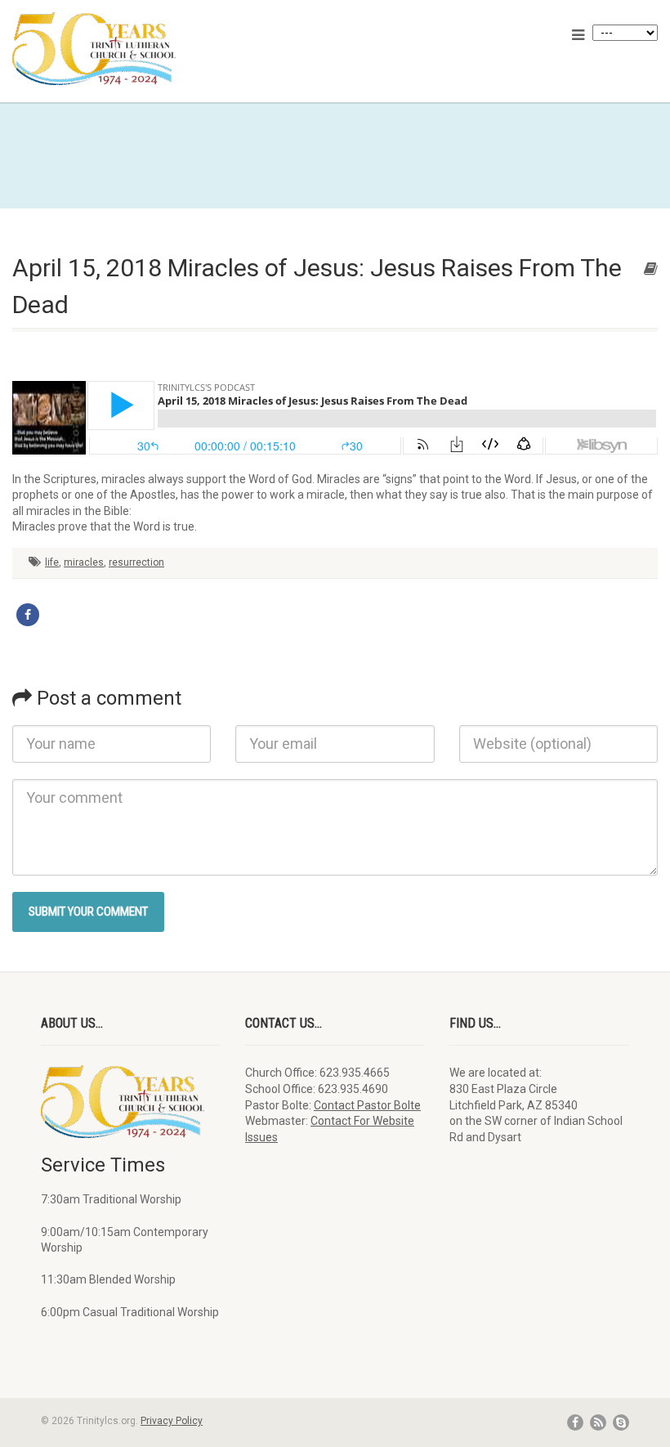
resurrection (136, 562)
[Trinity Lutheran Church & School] (167, 48)
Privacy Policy (172, 1421)
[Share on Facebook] (27, 614)
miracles (84, 562)
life (52, 562)
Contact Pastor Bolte (367, 1105)
